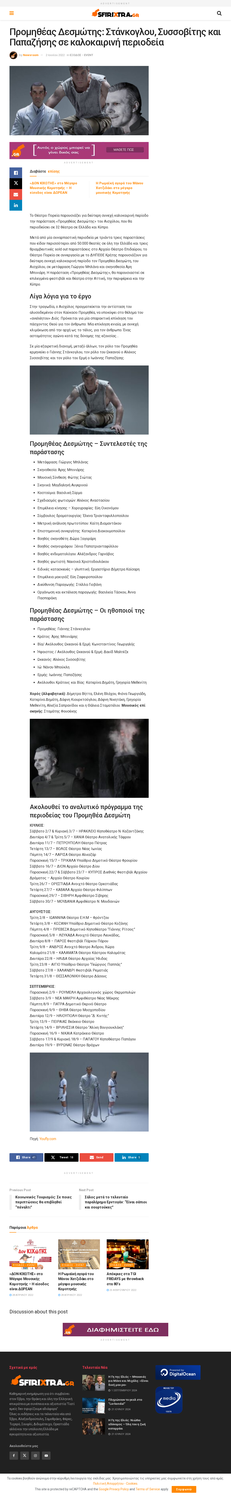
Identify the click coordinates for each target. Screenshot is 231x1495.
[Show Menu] (11, 13)
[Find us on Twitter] (24, 1456)
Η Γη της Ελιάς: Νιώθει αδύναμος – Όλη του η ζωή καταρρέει (127, 1424)
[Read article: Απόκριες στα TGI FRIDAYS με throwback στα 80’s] (128, 1254)
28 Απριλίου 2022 (22, 1295)
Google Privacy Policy (114, 1489)
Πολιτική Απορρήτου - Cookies (115, 1483)
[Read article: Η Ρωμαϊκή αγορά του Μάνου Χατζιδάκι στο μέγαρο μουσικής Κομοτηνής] (79, 1254)
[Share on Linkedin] (15, 205)
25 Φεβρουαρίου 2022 (122, 1290)
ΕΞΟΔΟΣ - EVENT (81, 55)
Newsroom (31, 55)
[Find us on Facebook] (13, 1456)
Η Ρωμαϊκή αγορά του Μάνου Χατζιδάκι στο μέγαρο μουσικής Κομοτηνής (119, 188)
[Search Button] (219, 13)
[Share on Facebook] (15, 172)
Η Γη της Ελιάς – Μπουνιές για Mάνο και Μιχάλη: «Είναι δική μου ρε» (128, 1381)
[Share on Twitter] (15, 183)
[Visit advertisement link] (79, 150)
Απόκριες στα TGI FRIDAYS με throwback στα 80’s (125, 1279)
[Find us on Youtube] (46, 1456)
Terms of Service (148, 1489)
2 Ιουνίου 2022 (55, 55)
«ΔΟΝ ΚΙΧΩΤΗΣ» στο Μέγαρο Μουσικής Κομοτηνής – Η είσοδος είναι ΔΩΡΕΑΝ (53, 188)
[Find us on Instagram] (35, 1456)
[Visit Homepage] (115, 13)
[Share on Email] (15, 194)
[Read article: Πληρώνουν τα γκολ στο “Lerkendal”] (93, 1406)
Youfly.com (47, 1139)
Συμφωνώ (184, 1489)
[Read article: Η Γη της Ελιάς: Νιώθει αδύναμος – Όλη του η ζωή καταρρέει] (93, 1426)
